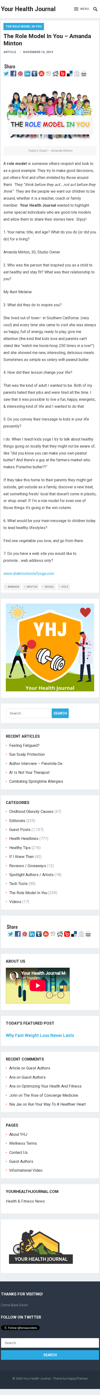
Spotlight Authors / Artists (31, 874)
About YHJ (18, 1134)
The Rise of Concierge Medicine (51, 1095)
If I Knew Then (21, 856)
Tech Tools (18, 883)
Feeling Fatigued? (24, 745)
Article (9, 52)
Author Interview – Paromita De (35, 763)
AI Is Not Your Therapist (29, 772)
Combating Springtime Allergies (37, 781)
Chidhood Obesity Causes (31, 811)
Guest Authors (38, 1068)
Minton (32, 586)
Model (49, 586)
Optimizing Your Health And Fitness (52, 1086)
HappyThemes (77, 1378)
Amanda (13, 586)
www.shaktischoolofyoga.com (28, 573)
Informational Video (25, 1170)
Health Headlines (23, 838)
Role (65, 586)
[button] (81, 9)
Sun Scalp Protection (27, 754)
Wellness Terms (23, 1143)
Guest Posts (20, 829)
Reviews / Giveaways (27, 866)
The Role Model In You (24, 26)
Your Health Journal (28, 9)
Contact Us (18, 1152)
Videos (15, 901)
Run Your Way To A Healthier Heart (57, 1104)
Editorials (17, 820)
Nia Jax (15, 1104)
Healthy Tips (20, 847)
